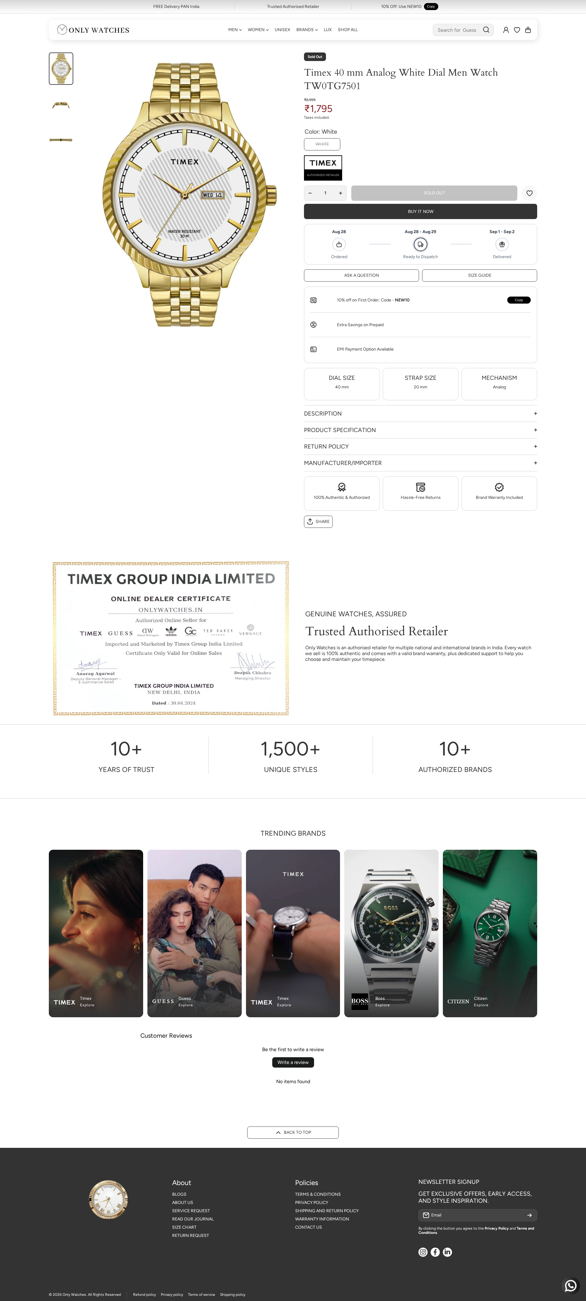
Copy (431, 6)
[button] (528, 30)
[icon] (225, 858)
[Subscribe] (529, 1215)
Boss (380, 998)
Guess (185, 998)
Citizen (480, 998)
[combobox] (463, 30)
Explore (87, 1005)
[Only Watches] (93, 30)
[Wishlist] (517, 30)
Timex (86, 998)
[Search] (486, 30)
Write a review (293, 1062)
